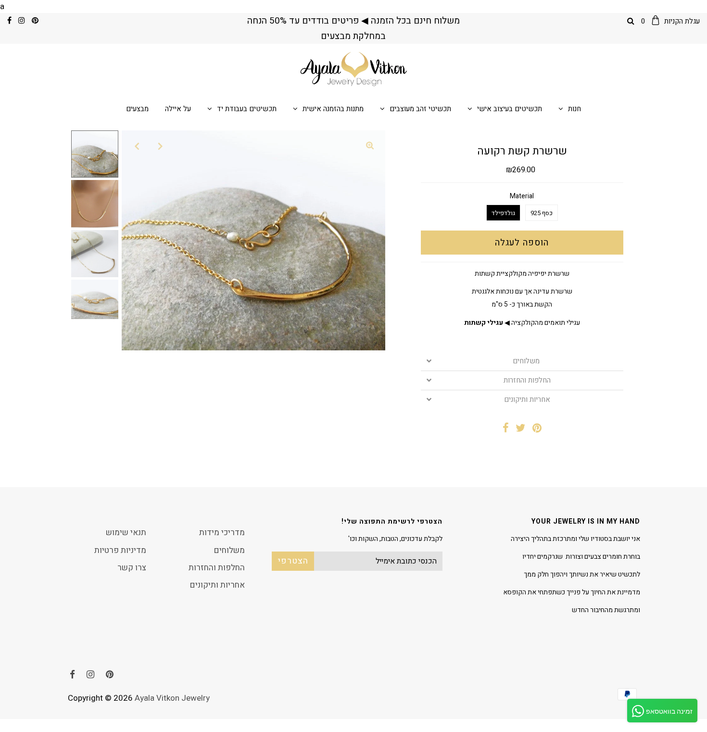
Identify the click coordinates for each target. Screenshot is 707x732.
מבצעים (137, 108)
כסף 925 (541, 213)
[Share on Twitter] (521, 429)
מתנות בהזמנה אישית (333, 108)
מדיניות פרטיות (120, 550)
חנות (574, 108)
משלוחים (527, 361)
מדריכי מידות (222, 533)
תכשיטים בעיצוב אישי (509, 108)
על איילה (178, 108)
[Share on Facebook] (506, 429)
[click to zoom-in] (369, 145)
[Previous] (137, 145)
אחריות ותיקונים (527, 399)
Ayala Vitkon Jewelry (172, 698)
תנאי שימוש (126, 533)
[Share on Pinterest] (537, 429)
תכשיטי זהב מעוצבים (420, 108)
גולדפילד (503, 213)
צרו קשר (131, 568)
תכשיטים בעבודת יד (247, 108)
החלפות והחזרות (527, 380)
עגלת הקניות (670, 21)
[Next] (160, 145)
